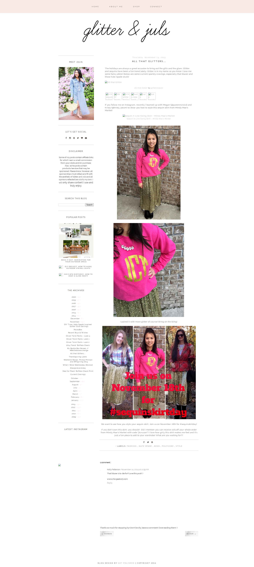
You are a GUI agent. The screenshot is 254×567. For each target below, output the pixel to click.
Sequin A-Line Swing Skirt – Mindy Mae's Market (149, 119)
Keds (157, 446)
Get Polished (126, 563)
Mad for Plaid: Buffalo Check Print (78, 371)
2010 (74, 414)
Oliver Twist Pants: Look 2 (78, 342)
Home (95, 7)
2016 (74, 310)
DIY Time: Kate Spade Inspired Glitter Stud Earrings (78, 325)
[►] (71, 297)
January (75, 400)
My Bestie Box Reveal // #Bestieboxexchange (78, 349)
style (179, 446)
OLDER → (191, 534)
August (75, 385)
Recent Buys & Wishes (78, 333)
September (75, 381)
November (75, 322)
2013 (73, 404)
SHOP (136, 7)
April (75, 391)
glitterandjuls (157, 88)
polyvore (168, 446)
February (75, 397)
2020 (74, 297)
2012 (73, 407)
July (75, 388)
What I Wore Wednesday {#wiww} (78, 365)
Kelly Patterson (113, 469)
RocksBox (78, 330)
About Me (116, 7)
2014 (74, 316)
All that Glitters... (78, 354)
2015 (74, 313)
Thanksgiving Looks (78, 357)
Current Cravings (78, 374)
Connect (156, 7)
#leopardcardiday (78, 368)
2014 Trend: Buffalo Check (78, 345)
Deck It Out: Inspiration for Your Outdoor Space (76, 261)
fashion (132, 446)
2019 (74, 300)
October (75, 378)
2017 (74, 306)
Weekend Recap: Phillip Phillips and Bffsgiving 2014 (78, 361)
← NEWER (107, 534)
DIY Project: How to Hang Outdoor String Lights (78, 267)
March (75, 394)
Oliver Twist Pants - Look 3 (78, 336)
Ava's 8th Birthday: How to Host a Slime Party (78, 275)
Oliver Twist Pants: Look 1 (78, 339)
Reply (109, 483)
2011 (74, 411)
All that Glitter (140, 88)
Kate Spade (146, 446)
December (75, 319)
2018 (74, 303)
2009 (74, 417)
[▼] (71, 316)
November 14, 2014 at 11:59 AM (135, 469)
